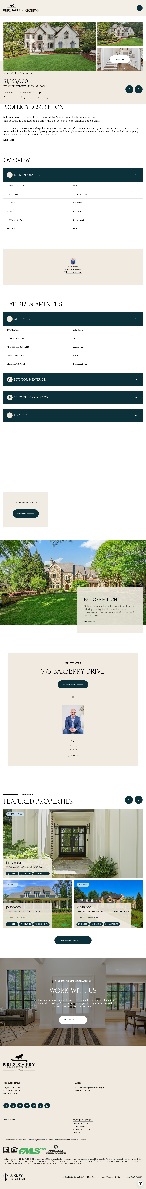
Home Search (80, 1126)
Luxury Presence (86, 1177)
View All (120, 59)
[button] (73, 1020)
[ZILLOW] (47, 1105)
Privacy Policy (135, 1177)
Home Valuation (82, 1130)
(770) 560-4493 (74, 269)
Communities (80, 1123)
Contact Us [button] (79, 1133)
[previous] (129, 800)
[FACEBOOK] (6, 1105)
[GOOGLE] (40, 1105)
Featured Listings (83, 1120)
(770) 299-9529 (13, 1091)
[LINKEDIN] (20, 1105)
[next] (139, 800)
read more (89, 621)
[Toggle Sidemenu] (140, 8)
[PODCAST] (33, 1105)
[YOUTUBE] (27, 1105)
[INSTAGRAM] (13, 1105)
